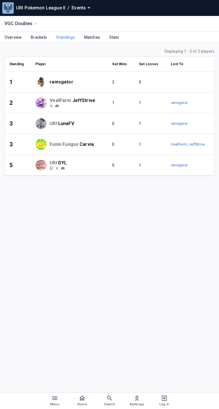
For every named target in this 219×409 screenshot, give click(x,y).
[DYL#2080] (62, 168)
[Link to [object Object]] (42, 82)
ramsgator (179, 103)
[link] (57, 105)
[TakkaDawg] (51, 168)
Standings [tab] (65, 37)
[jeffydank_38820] (57, 106)
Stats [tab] (114, 37)
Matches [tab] (92, 37)
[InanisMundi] (51, 105)
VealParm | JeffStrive (188, 144)
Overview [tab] (13, 37)
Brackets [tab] (39, 37)
